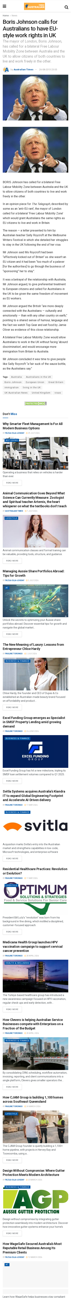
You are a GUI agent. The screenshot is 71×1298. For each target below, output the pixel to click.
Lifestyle (11, 518)
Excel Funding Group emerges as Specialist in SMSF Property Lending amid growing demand (34, 722)
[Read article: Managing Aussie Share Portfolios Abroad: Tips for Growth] (35, 600)
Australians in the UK (38, 377)
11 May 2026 (32, 805)
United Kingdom (41, 393)
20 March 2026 (35, 1180)
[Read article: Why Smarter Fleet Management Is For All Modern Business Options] (35, 453)
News (14, 15)
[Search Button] (66, 6)
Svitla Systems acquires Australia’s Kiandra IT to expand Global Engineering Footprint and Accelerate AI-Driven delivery (34, 795)
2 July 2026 (33, 580)
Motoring (12, 440)
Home (6, 15)
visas (58, 393)
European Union (35, 382)
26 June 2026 (32, 731)
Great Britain (55, 382)
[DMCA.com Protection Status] (35, 403)
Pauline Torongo (14, 654)
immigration (12, 387)
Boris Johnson (13, 382)
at (7, 588)
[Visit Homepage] (34, 6)
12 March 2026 (35, 1257)
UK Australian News (16, 393)
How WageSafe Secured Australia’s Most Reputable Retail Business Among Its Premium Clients (32, 1248)
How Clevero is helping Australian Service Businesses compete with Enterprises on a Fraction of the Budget (33, 1024)
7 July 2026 (32, 511)
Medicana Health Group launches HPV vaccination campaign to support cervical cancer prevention (33, 946)
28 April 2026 (32, 956)
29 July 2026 (34, 433)
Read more (14, 482)
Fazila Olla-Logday (14, 433)
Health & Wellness (17, 963)
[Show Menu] (4, 6)
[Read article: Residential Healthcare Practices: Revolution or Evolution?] (35, 898)
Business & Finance (17, 661)
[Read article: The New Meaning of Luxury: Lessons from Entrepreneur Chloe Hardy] (35, 674)
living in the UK (32, 387)
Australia (16, 377)
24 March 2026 (33, 1106)
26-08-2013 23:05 (48, 69)
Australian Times (23, 69)
